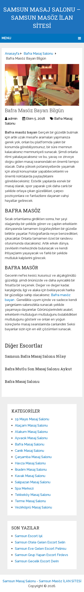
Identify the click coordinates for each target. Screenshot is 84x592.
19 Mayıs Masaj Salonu (32, 419)
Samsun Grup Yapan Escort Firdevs (41, 555)
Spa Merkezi (24, 488)
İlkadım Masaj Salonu (31, 469)
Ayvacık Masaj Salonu (31, 438)
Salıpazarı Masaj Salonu (32, 482)
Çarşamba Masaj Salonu (33, 457)
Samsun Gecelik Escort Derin (37, 561)
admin (12, 119)
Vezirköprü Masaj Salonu (33, 507)
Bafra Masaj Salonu (22, 381)
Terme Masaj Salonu (30, 501)
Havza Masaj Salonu (30, 463)
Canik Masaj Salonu (29, 451)
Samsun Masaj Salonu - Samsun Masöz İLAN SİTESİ (42, 581)
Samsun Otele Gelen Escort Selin (40, 542)
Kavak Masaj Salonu (30, 476)
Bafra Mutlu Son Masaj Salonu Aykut (38, 368)
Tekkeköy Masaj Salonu (33, 495)
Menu (6, 38)
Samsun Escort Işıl (28, 536)
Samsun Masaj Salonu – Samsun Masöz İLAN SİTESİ (42, 17)
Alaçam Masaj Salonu (31, 425)
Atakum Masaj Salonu (31, 432)
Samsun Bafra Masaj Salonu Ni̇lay (35, 356)
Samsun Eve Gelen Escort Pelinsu (40, 549)
